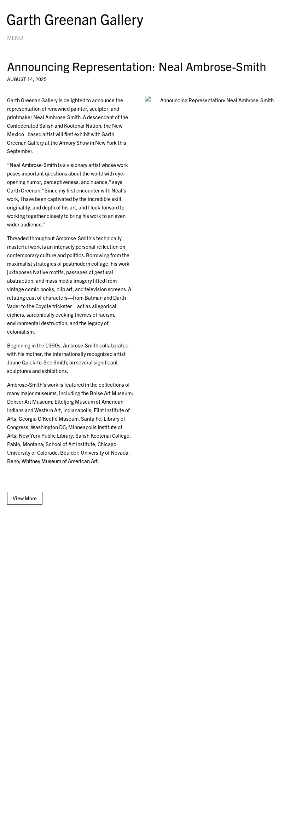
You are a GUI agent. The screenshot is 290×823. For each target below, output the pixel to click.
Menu (15, 37)
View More (25, 498)
